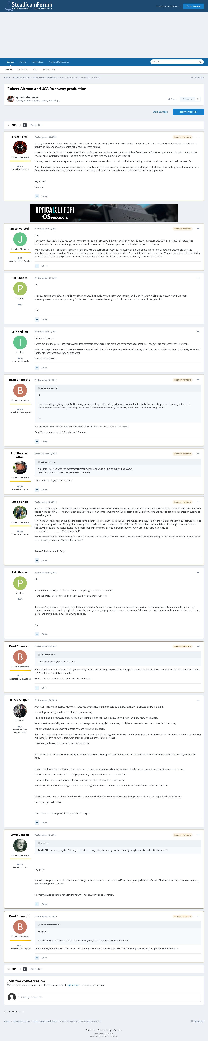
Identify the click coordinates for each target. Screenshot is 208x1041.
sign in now (72, 985)
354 (21, 258)
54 (21, 358)
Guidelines (23, 69)
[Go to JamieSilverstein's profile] (20, 239)
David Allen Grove (28, 97)
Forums (8, 69)
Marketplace (37, 62)
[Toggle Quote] (39, 388)
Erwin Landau (19, 834)
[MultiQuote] (37, 196)
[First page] (8, 125)
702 (21, 409)
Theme (90, 1030)
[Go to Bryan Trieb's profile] (20, 147)
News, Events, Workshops (47, 100)
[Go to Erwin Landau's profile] (20, 845)
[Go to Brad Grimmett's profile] (20, 390)
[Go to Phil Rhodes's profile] (20, 288)
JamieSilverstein (19, 228)
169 (21, 166)
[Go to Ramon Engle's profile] (20, 512)
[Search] (200, 61)
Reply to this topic (188, 111)
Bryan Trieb (20, 136)
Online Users (49, 69)
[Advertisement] (104, 35)
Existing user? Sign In (167, 6)
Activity (23, 62)
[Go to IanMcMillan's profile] (20, 342)
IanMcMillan (19, 331)
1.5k (21, 864)
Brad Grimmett (19, 379)
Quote (45, 196)
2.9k (21, 486)
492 (21, 531)
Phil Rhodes (19, 278)
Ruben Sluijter (19, 700)
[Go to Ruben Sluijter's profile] (20, 711)
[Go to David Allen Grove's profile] (10, 99)
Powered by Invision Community (104, 1036)
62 (21, 304)
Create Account (193, 6)
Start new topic (160, 111)
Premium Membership (59, 62)
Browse (10, 62)
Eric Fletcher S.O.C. (19, 455)
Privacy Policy (104, 1030)
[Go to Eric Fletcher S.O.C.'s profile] (20, 467)
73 (21, 726)
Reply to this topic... (33, 997)
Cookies (118, 1030)
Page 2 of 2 (36, 125)
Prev (14, 125)
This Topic (188, 62)
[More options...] (198, 137)
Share (173, 99)
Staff (35, 69)
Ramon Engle (19, 502)
